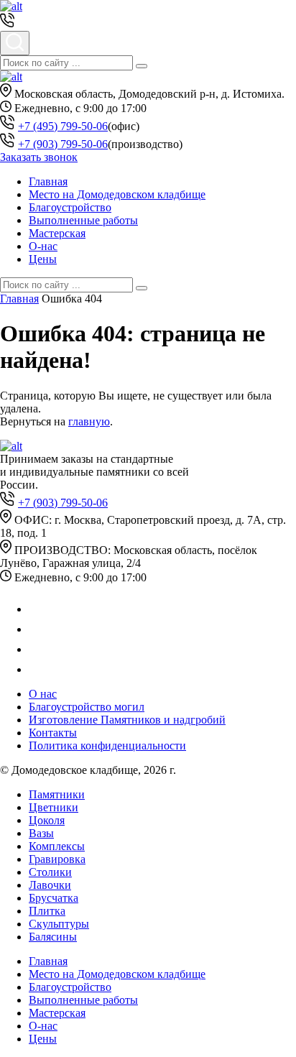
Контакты (53, 732)
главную (89, 421)
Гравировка (57, 859)
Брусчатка (53, 898)
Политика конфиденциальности (107, 745)
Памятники (57, 794)
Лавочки (50, 885)
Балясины (53, 937)
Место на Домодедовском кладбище (117, 194)
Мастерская (57, 233)
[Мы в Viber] (37, 649)
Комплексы (57, 846)
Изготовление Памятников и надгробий (127, 720)
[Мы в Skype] (36, 669)
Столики (50, 872)
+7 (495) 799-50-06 (63, 126)
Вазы (41, 833)
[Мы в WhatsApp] (37, 609)
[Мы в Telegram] (37, 629)
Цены (43, 259)
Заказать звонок (39, 157)
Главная (48, 181)
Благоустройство (70, 207)
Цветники (53, 807)
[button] (141, 66)
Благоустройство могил (86, 707)
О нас (43, 694)
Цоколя (47, 820)
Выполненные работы (83, 220)
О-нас (43, 246)
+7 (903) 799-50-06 (63, 144)
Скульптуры (59, 924)
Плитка (47, 911)
